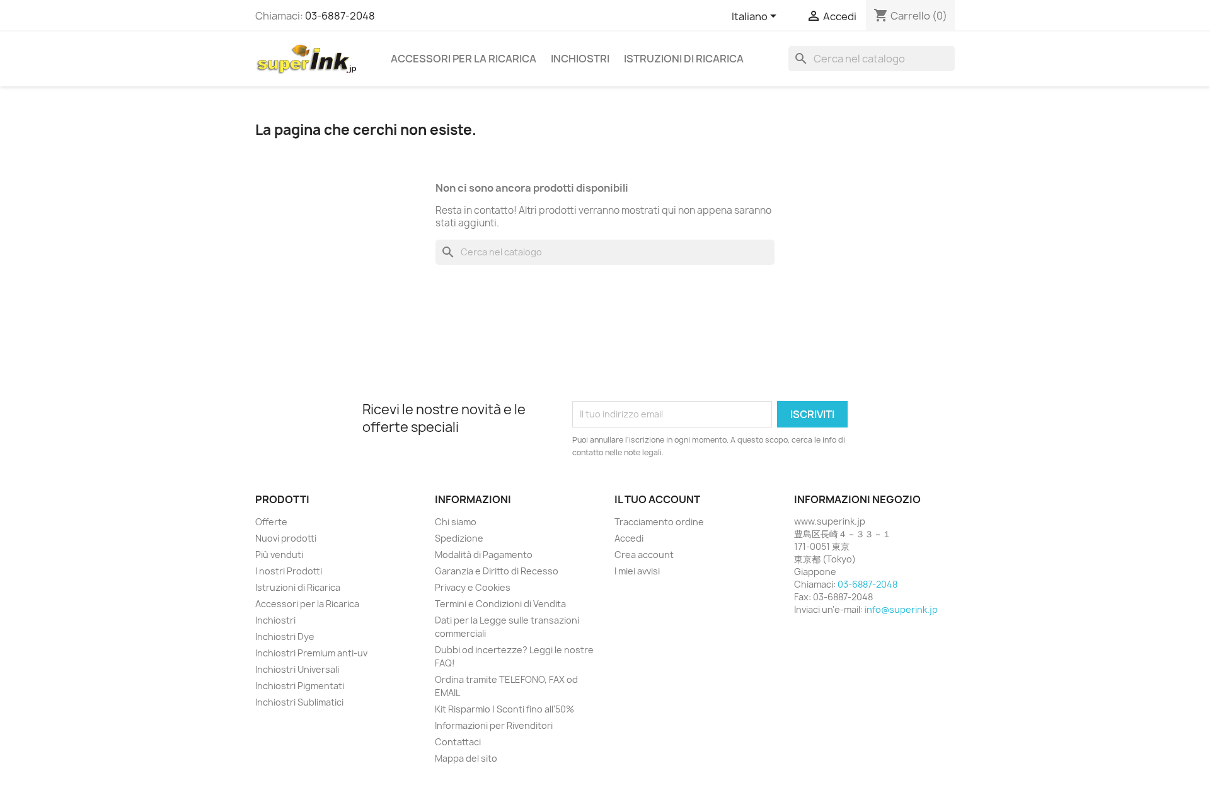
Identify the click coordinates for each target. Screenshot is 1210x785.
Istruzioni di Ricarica (684, 59)
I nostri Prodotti (288, 571)
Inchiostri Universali (297, 669)
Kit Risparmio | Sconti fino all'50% (504, 709)
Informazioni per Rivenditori (494, 725)
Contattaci (458, 742)
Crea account (644, 555)
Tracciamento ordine (659, 522)
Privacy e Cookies (472, 587)
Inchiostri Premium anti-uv (311, 653)
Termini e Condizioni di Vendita (500, 604)
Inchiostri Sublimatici (299, 702)
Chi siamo (455, 522)
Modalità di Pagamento (484, 555)
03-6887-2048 (340, 16)
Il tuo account (657, 499)
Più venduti (279, 555)
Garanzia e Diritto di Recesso (496, 571)
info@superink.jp (901, 609)
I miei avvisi (637, 571)
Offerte (271, 522)
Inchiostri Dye (284, 637)
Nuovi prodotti (285, 538)
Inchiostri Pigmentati (299, 686)
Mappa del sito (466, 758)
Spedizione (459, 538)
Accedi (628, 538)
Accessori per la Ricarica (463, 59)
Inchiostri (580, 59)
